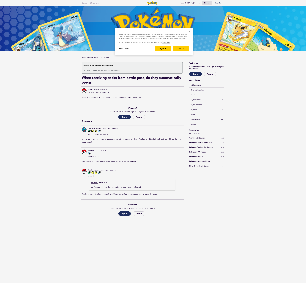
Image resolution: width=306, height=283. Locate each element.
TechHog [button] (90, 170)
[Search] (199, 3)
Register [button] (139, 117)
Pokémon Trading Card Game (206, 147)
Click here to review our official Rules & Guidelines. (101, 70)
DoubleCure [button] (91, 128)
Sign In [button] (124, 117)
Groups (193, 124)
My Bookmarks (207, 100)
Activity (193, 95)
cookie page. (166, 42)
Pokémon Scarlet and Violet (206, 142)
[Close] (189, 31)
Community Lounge (206, 138)
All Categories (196, 85)
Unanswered (207, 119)
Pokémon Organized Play (206, 161)
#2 (108, 134)
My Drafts (207, 109)
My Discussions (196, 105)
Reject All (163, 49)
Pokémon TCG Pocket (206, 152)
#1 (108, 92)
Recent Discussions (198, 90)
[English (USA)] (152, 3)
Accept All (181, 49)
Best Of (193, 114)
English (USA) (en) (187, 3)
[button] (84, 90)
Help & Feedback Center (206, 166)
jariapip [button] (90, 89)
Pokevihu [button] (91, 150)
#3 (98, 156)
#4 (98, 176)
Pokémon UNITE (206, 156)
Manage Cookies (124, 49)
